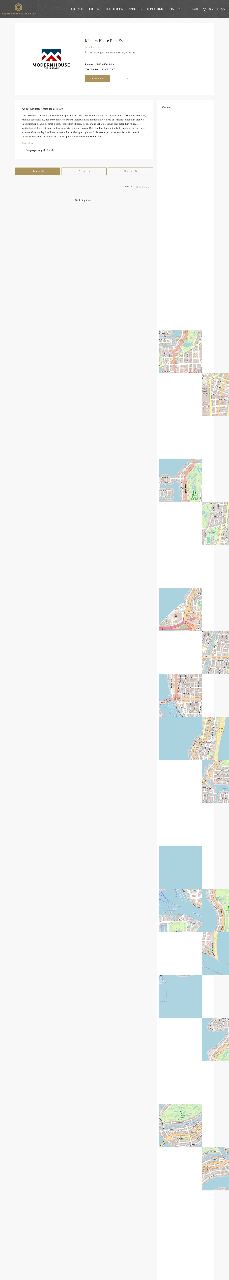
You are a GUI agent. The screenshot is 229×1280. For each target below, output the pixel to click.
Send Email (97, 78)
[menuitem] (214, 9)
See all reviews (93, 47)
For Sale (76, 9)
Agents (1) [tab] (84, 171)
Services (174, 9)
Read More (27, 143)
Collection (114, 9)
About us (135, 9)
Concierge (155, 9)
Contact (192, 9)
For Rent (94, 9)
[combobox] (143, 187)
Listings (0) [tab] (38, 171)
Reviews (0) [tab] (130, 171)
